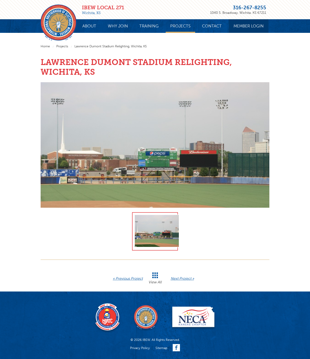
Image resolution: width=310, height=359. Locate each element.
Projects (180, 26)
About (89, 26)
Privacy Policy (140, 348)
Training (149, 26)
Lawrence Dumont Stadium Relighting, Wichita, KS (110, 46)
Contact (212, 26)
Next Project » (182, 278)
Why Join (118, 26)
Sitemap (161, 348)
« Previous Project (128, 278)
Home (45, 46)
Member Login (249, 26)
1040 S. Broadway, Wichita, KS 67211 (238, 13)
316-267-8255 (249, 8)
